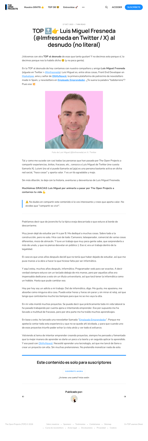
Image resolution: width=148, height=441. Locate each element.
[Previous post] (24, 396)
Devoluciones (86, 428)
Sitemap (107, 424)
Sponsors (67, 424)
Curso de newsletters (54, 428)
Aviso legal (72, 428)
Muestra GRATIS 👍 (34, 7)
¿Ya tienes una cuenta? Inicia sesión (74, 377)
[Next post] (124, 396)
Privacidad (101, 428)
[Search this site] (106, 7)
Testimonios (80, 424)
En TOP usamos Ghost (133, 424)
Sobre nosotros (52, 424)
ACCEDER (117, 7)
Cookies (113, 428)
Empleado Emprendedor (92, 319)
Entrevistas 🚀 (70, 7)
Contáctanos (94, 424)
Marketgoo (28, 76)
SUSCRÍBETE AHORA (74, 371)
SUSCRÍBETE (133, 7)
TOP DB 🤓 (53, 7)
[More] (83, 7)
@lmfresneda (52, 72)
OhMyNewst (46, 343)
